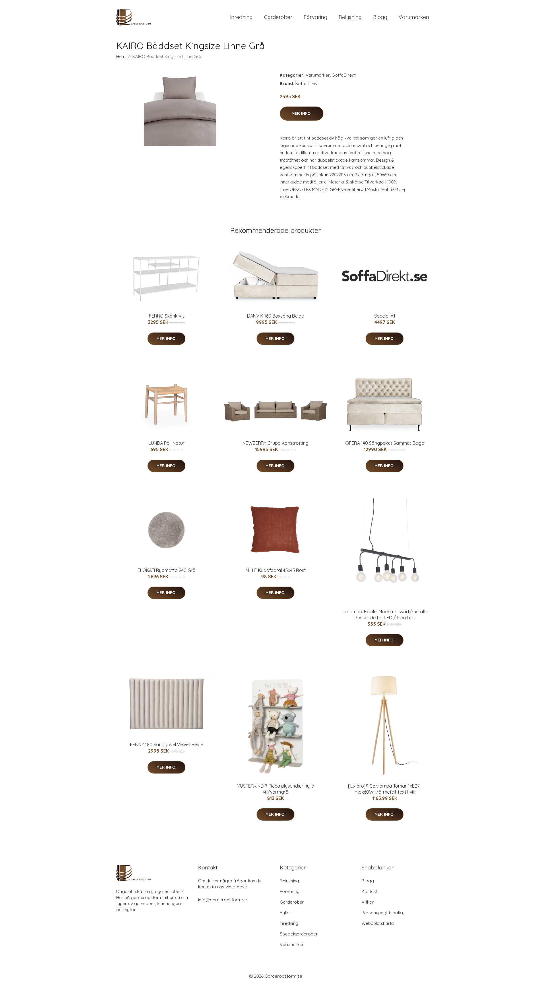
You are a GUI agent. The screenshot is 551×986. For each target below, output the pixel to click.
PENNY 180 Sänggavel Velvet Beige (166, 744)
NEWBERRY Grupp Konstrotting (275, 443)
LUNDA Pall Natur (167, 443)
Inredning (241, 17)
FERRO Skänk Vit (166, 316)
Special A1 (384, 316)
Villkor (368, 902)
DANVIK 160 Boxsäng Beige (275, 316)
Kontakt (369, 891)
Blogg (380, 17)
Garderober (278, 17)
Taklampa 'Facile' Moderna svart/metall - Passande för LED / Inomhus (385, 614)
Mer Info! (302, 113)
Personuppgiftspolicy (383, 912)
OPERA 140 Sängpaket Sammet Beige (384, 443)
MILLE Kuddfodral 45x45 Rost (275, 570)
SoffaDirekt (344, 75)
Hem (120, 56)
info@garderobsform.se (222, 899)
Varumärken (414, 17)
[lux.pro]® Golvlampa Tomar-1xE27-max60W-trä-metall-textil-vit (384, 789)
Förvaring (315, 17)
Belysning (350, 17)
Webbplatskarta (378, 923)
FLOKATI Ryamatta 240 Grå (166, 570)
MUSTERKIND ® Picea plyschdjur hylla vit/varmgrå (275, 789)
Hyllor (285, 912)
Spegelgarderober (299, 934)
